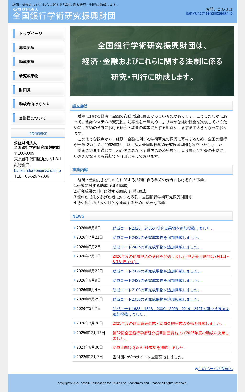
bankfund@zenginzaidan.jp (209, 13)
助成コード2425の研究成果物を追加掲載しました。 (157, 237)
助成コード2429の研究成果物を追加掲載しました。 (157, 271)
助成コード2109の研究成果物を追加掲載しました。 (157, 290)
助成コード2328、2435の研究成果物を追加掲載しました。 (163, 228)
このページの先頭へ (215, 369)
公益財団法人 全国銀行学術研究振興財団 (65, 13)
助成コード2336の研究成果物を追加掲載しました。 (157, 299)
